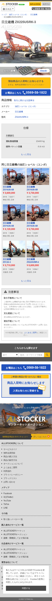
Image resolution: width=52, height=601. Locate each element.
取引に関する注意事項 (24, 100)
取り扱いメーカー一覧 (13, 519)
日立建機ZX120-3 (7, 260)
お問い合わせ (9, 481)
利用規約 (7, 470)
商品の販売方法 (10, 460)
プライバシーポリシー (13, 474)
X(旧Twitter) (8, 496)
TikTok (6, 504)
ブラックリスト (10, 478)
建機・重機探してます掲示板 (15, 537)
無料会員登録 (35, 4)
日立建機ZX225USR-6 (33, 260)
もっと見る (26, 280)
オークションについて (13, 463)
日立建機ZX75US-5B (8, 188)
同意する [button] (26, 588)
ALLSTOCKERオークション (15, 534)
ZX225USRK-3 (21, 116)
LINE (5, 507)
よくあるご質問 (30, 332)
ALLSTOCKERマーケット (14, 530)
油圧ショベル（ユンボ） (26, 106)
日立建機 (19, 111)
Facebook (7, 493)
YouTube (7, 500)
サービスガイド (10, 449)
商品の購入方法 (10, 456)
